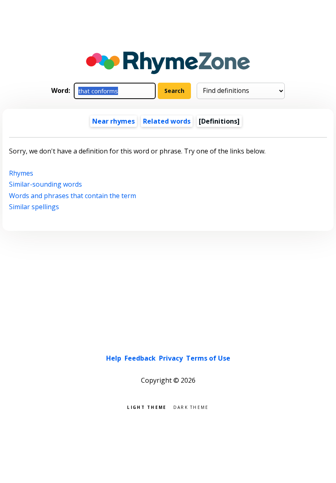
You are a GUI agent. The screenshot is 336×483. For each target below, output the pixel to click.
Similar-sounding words (45, 184)
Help (113, 358)
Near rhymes (113, 121)
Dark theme (191, 407)
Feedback (140, 358)
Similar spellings (34, 206)
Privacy (171, 358)
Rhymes (21, 173)
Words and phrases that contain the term (72, 195)
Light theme (146, 407)
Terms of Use (208, 358)
